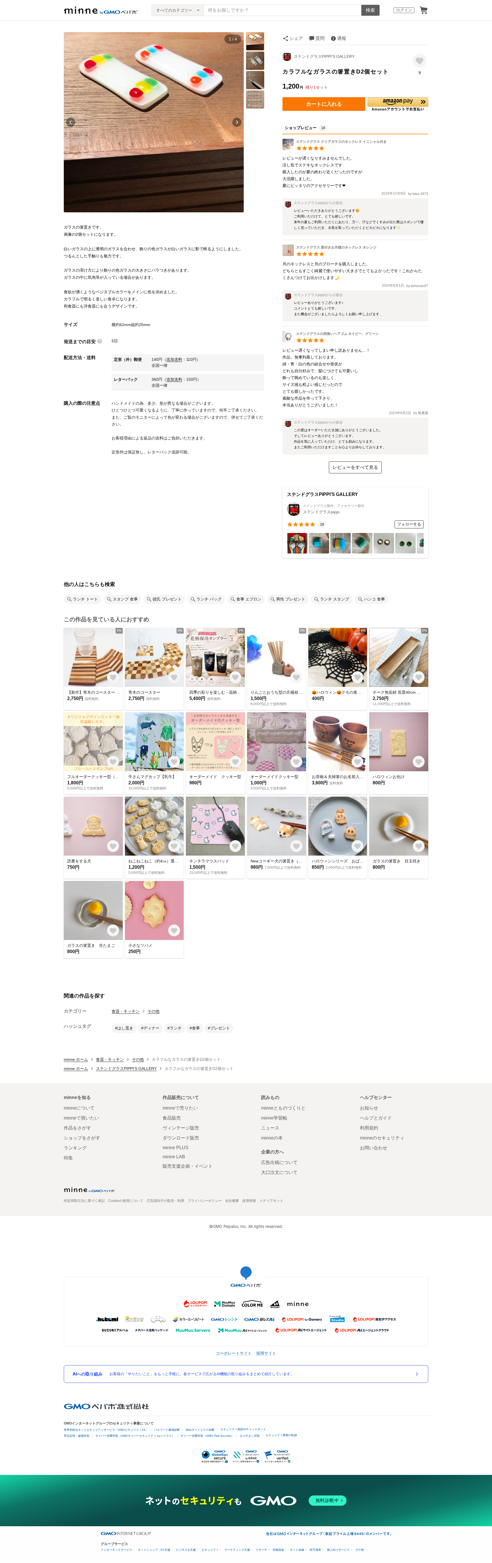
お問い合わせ (373, 1147)
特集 (68, 1157)
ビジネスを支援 (186, 1549)
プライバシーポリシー (205, 1201)
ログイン (404, 10)
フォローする (409, 524)
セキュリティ (210, 1549)
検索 (370, 10)
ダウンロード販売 (181, 1137)
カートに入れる (324, 104)
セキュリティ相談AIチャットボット (243, 1429)
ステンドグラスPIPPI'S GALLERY (324, 56)
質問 (320, 38)
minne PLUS (175, 1147)
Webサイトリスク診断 (200, 1429)
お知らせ (369, 1108)
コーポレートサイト (234, 1353)
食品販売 (172, 1118)
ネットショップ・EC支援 (154, 1549)
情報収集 (278, 1549)
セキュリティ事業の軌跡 (281, 1435)
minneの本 (272, 1137)
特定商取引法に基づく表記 (84, 1201)
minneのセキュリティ (382, 1137)
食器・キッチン (126, 1011)
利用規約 (369, 1128)
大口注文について (279, 1172)
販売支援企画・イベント (188, 1166)
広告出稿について (279, 1162)
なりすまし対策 (250, 1435)
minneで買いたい (81, 1118)
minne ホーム (76, 1059)
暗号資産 (315, 1549)
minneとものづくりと (283, 1108)
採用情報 (249, 1201)
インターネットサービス (116, 1549)
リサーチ (261, 1549)
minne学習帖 (274, 1118)
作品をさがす (77, 1128)
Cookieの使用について (125, 1201)
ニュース (270, 1128)
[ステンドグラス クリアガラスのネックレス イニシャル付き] (334, 148)
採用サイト (266, 1353)
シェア (296, 38)
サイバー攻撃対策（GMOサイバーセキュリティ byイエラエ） (135, 1435)
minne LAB (174, 1156)
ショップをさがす (82, 1137)
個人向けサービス (338, 1549)
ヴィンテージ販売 (181, 1128)
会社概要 (232, 1201)
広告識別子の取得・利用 (165, 1201)
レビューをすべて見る (355, 467)
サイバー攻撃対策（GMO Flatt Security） (207, 1435)
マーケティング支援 (237, 1549)
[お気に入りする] (419, 60)
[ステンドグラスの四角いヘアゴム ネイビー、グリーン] (330, 340)
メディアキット (271, 1201)
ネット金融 (297, 1549)
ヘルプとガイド (376, 1118)
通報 (341, 38)
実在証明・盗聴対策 (76, 1435)
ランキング (75, 1147)
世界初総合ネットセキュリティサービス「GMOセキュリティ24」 (106, 1429)
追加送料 (174, 359)
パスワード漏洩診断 (167, 1429)
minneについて (79, 1108)
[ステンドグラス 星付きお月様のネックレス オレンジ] (329, 254)
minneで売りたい (180, 1108)
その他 (153, 1011)
